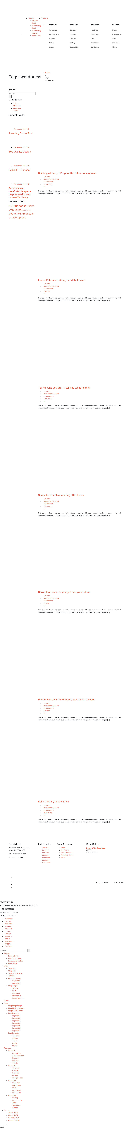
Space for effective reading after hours (61, 495)
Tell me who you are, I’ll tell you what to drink (64, 387)
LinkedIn (8, 929)
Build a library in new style (53, 801)
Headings (94, 30)
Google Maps (74, 47)
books (22, 205)
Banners (52, 38)
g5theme (14, 213)
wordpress (19, 217)
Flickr (7, 939)
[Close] (0, 900)
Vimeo (7, 931)
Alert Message (54, 34)
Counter (73, 34)
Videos (114, 47)
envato (27, 210)
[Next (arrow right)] (3, 1127)
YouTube (8, 946)
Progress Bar (116, 34)
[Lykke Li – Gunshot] (14, 159)
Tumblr (8, 934)
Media (46, 603)
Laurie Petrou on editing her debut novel (61, 280)
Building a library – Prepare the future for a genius (67, 173)
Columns (73, 30)
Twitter (8, 921)
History (47, 291)
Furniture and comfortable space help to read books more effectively (20, 193)
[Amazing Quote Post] (14, 122)
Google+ (8, 936)
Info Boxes (94, 34)
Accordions (53, 30)
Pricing (114, 30)
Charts (51, 47)
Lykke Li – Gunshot (20, 169)
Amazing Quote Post (21, 133)
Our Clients (95, 43)
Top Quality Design (20, 151)
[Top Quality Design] (14, 141)
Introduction (27, 213)
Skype (7, 944)
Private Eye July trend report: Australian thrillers (66, 699)
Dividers (73, 38)
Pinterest (8, 924)
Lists (92, 38)
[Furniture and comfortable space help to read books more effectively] (14, 177)
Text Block (115, 43)
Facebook (9, 919)
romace (11, 218)
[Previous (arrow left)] (1, 1127)
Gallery (72, 43)
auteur (13, 206)
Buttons (51, 43)
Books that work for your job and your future (64, 592)
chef (23, 210)
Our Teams (95, 47)
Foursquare (9, 941)
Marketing (48, 184)
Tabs (114, 38)
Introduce (47, 399)
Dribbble (8, 926)
